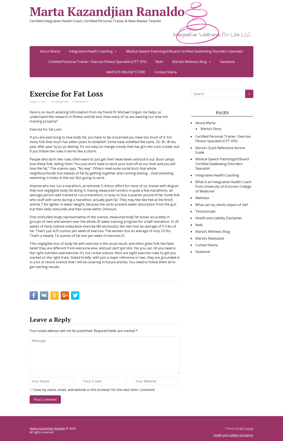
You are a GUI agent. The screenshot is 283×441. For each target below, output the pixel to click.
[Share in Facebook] (34, 295)
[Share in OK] (54, 295)
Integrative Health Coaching (91, 51)
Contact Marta (165, 72)
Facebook (227, 61)
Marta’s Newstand (209, 238)
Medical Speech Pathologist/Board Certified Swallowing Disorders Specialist (184, 51)
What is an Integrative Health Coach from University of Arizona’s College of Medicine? (223, 187)
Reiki (159, 61)
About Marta (50, 51)
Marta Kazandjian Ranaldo (107, 11)
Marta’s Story (211, 128)
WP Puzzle (246, 428)
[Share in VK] (44, 295)
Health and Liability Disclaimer (218, 218)
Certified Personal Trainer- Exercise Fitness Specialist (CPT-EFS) (97, 61)
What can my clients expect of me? (221, 204)
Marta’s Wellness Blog (189, 61)
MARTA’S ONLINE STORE (125, 72)
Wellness (202, 198)
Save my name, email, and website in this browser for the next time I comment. (94, 389)
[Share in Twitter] (75, 295)
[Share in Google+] (65, 295)
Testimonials (205, 211)
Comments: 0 (80, 101)
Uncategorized (59, 101)
